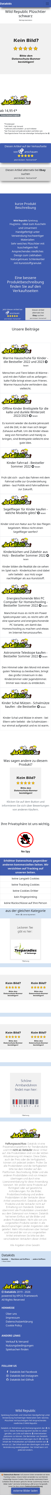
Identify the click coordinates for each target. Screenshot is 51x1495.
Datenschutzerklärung (19, 1321)
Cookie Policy (14, 1325)
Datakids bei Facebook (23, 1372)
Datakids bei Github (21, 1379)
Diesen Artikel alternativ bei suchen (25, 173)
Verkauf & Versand (17, 1341)
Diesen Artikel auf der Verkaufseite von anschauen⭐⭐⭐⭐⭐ (26, 153)
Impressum (13, 1317)
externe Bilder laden (25, 1490)
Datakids (6, 3)
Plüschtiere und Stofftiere (20, 1259)
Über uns (11, 1313)
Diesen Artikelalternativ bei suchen (38, 314)
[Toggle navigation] (47, 3)
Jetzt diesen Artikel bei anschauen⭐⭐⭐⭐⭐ (12, 314)
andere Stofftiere (39, 1259)
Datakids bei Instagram (23, 1375)
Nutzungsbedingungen (19, 1345)
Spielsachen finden (17, 1349)
